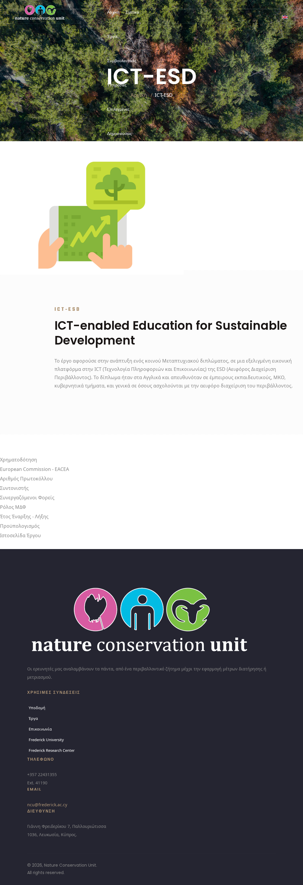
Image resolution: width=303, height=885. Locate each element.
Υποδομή (37, 707)
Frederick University (46, 739)
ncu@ (47, 804)
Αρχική (113, 12)
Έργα (112, 36)
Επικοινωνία (120, 158)
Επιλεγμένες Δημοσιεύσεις (119, 121)
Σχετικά (132, 12)
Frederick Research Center (52, 750)
